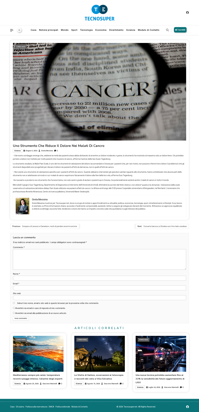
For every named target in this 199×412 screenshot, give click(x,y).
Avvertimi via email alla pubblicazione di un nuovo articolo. (41, 313)
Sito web (17, 293)
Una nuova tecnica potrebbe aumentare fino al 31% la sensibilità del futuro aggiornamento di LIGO (160, 379)
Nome (16, 274)
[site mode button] (19, 30)
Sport (74, 30)
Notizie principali (48, 30)
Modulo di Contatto (148, 30)
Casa (33, 30)
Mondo (65, 30)
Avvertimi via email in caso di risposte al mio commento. (40, 308)
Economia (101, 30)
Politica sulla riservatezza (36, 407)
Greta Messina (47, 151)
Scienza (130, 30)
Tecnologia (86, 30)
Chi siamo (20, 407)
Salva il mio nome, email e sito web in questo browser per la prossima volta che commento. (58, 303)
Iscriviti (181, 30)
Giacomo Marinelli (50, 384)
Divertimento (116, 30)
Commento (19, 247)
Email (16, 283)
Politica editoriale (63, 407)
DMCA (51, 407)
